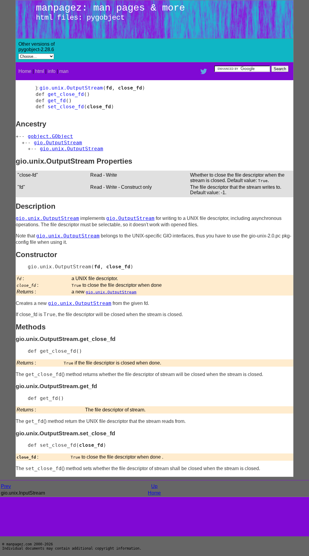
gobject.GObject (50, 136)
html (39, 71)
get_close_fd (66, 94)
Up (154, 486)
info (52, 71)
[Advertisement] (220, 50)
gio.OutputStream (58, 143)
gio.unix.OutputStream (71, 88)
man (63, 71)
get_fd (57, 100)
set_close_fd (66, 107)
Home (24, 71)
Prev (6, 486)
